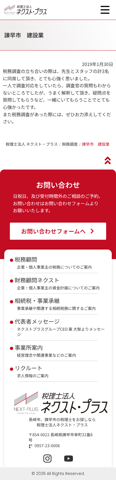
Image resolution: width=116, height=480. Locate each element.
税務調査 (70, 144)
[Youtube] (68, 458)
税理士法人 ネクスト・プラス (32, 144)
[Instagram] (47, 458)
